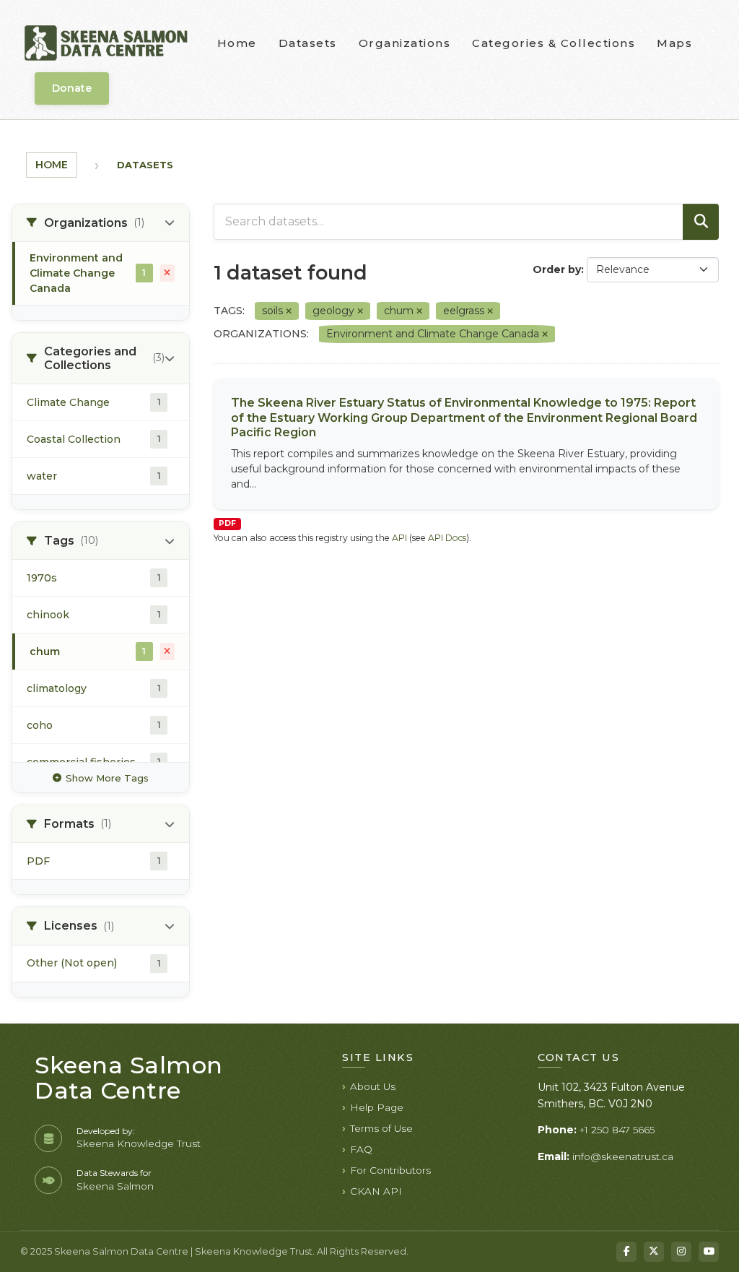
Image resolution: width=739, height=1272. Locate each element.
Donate (72, 88)
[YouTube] (709, 1252)
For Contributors (390, 1170)
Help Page (376, 1107)
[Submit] (701, 222)
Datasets (308, 43)
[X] (654, 1252)
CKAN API (376, 1191)
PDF (227, 523)
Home (237, 43)
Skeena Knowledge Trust (138, 1143)
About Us (372, 1086)
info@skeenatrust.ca (622, 1156)
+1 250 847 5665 (617, 1129)
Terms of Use (381, 1128)
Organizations (405, 43)
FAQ (361, 1149)
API (399, 537)
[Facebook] (626, 1252)
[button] (100, 223)
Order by (557, 269)
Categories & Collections (553, 43)
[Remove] (289, 311)
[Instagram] (681, 1252)
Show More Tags (107, 778)
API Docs (447, 537)
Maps (674, 43)
